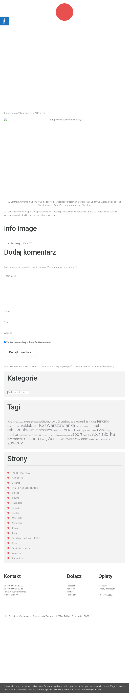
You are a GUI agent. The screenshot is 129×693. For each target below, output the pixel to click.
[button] (4, 21)
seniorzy (38, 435)
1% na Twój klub (106, 595)
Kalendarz (17, 503)
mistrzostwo (41, 430)
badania (37, 422)
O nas (15, 528)
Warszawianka (77, 439)
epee (80, 421)
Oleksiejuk (81, 430)
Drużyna (16, 483)
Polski (101, 430)
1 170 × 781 (26, 243)
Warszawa (57, 438)
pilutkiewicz (92, 431)
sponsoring (54, 435)
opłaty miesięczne (107, 589)
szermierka (103, 434)
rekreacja (23, 435)
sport (77, 434)
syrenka (87, 435)
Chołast (46, 421)
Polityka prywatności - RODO (77, 616)
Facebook (71, 586)
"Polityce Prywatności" (91, 689)
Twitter (70, 592)
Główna (15, 498)
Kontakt (15, 508)
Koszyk (15, 513)
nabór (61, 431)
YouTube (71, 589)
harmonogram (13, 426)
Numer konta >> (11, 595)
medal (94, 426)
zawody (15, 443)
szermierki (15, 439)
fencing (103, 421)
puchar (12, 435)
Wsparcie (16, 553)
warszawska (95, 439)
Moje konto (17, 518)
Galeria (15, 493)
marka (86, 426)
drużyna (65, 421)
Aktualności (17, 478)
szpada (31, 438)
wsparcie (106, 439)
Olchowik (70, 430)
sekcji (31, 435)
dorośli (56, 421)
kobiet (36, 426)
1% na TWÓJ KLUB (15, 422)
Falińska (90, 421)
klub (28, 425)
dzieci (73, 422)
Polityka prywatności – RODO (26, 538)
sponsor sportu (65, 435)
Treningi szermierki (21, 548)
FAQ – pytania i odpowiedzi (25, 488)
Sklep (14, 543)
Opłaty (15, 533)
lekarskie (79, 426)
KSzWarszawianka (57, 425)
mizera (55, 431)
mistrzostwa (19, 429)
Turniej (43, 439)
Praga (109, 431)
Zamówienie (18, 558)
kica (22, 426)
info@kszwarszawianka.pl (15, 592)
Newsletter (17, 523)
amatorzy (29, 421)
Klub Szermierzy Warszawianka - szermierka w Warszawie (29, 616)
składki (46, 435)
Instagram (71, 595)
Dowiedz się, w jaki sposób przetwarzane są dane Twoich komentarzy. (81, 366)
